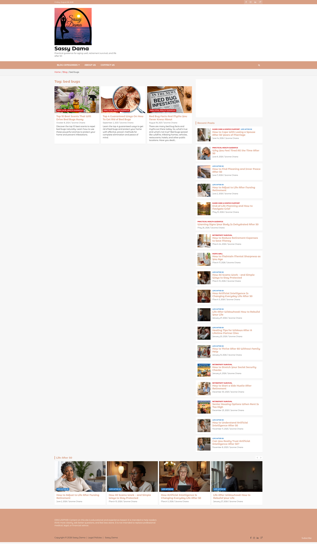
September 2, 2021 (110, 123)
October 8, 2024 (63, 123)
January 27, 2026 (219, 318)
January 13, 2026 (219, 355)
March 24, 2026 (219, 244)
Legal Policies (95, 537)
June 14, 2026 (218, 138)
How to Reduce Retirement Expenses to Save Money (235, 239)
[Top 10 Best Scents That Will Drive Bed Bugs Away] (76, 99)
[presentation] (257, 457)
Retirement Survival (222, 235)
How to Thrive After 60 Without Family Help (236, 350)
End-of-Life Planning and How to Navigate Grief (232, 207)
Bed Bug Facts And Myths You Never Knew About (168, 118)
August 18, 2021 (155, 123)
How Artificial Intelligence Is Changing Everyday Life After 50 (232, 295)
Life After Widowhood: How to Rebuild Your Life (236, 313)
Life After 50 (246, 129)
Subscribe (307, 538)
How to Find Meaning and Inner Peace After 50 (236, 170)
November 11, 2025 (220, 429)
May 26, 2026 (204, 228)
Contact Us (108, 65)
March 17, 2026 (218, 262)
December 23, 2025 (220, 410)
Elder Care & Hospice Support (226, 129)
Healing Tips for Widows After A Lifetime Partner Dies (232, 332)
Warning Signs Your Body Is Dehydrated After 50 (228, 224)
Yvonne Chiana (78, 123)
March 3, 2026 (218, 299)
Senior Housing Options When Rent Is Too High (235, 405)
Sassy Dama (71, 48)
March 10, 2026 (219, 281)
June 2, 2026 (217, 194)
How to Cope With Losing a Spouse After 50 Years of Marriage (233, 133)
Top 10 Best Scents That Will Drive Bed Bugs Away (73, 118)
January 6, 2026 (219, 373)
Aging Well (217, 254)
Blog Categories (67, 65)
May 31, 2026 (218, 212)
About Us (90, 65)
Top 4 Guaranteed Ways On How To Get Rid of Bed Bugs (123, 118)
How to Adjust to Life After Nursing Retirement (233, 189)
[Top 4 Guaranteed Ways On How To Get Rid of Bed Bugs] (123, 99)
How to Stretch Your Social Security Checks (234, 369)
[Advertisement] (229, 98)
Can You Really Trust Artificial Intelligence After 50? (231, 442)
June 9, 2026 (217, 157)
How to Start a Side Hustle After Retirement (231, 387)
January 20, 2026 (219, 336)
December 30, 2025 (220, 392)
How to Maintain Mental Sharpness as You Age (236, 258)
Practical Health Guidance (70, 110)
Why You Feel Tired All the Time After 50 (235, 152)
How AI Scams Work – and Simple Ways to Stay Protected (233, 276)
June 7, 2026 (217, 175)
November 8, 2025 (220, 447)
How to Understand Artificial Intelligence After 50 (230, 424)
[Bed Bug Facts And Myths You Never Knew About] (169, 99)
